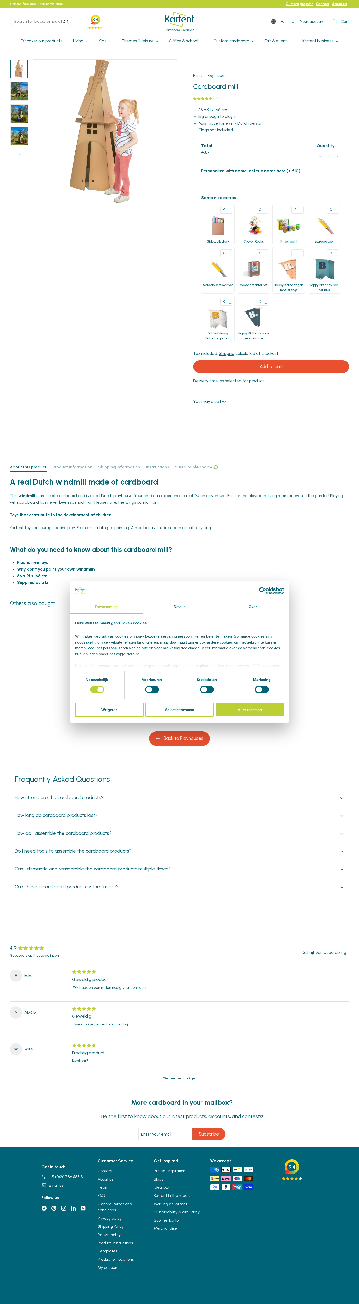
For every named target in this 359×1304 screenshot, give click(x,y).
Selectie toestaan (179, 710)
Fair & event (276, 40)
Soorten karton (167, 1220)
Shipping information (119, 467)
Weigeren (109, 710)
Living (78, 40)
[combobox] (41, 21)
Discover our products (41, 40)
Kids (103, 40)
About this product (28, 467)
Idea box (161, 1187)
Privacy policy (110, 1218)
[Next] (19, 152)
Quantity (326, 145)
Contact (322, 4)
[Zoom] (105, 131)
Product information (72, 467)
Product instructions (115, 1243)
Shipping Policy (111, 1226)
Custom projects (299, 4)
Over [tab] (253, 607)
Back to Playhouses (182, 738)
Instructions (157, 467)
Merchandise (165, 1228)
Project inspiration (169, 1171)
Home (197, 75)
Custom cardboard (231, 40)
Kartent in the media (172, 1195)
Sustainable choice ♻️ (196, 467)
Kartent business (318, 40)
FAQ (101, 1195)
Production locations (116, 1259)
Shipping (226, 353)
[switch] (152, 689)
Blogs (158, 1179)
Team (103, 1187)
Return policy (109, 1234)
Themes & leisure (138, 40)
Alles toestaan (250, 710)
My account (108, 1267)
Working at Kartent (170, 1204)
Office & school (184, 40)
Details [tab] (180, 607)
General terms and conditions (115, 1207)
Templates (107, 1251)
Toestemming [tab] (106, 607)
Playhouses (216, 75)
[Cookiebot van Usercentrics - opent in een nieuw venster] (262, 590)
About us (339, 4)
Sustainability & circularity (177, 1212)
